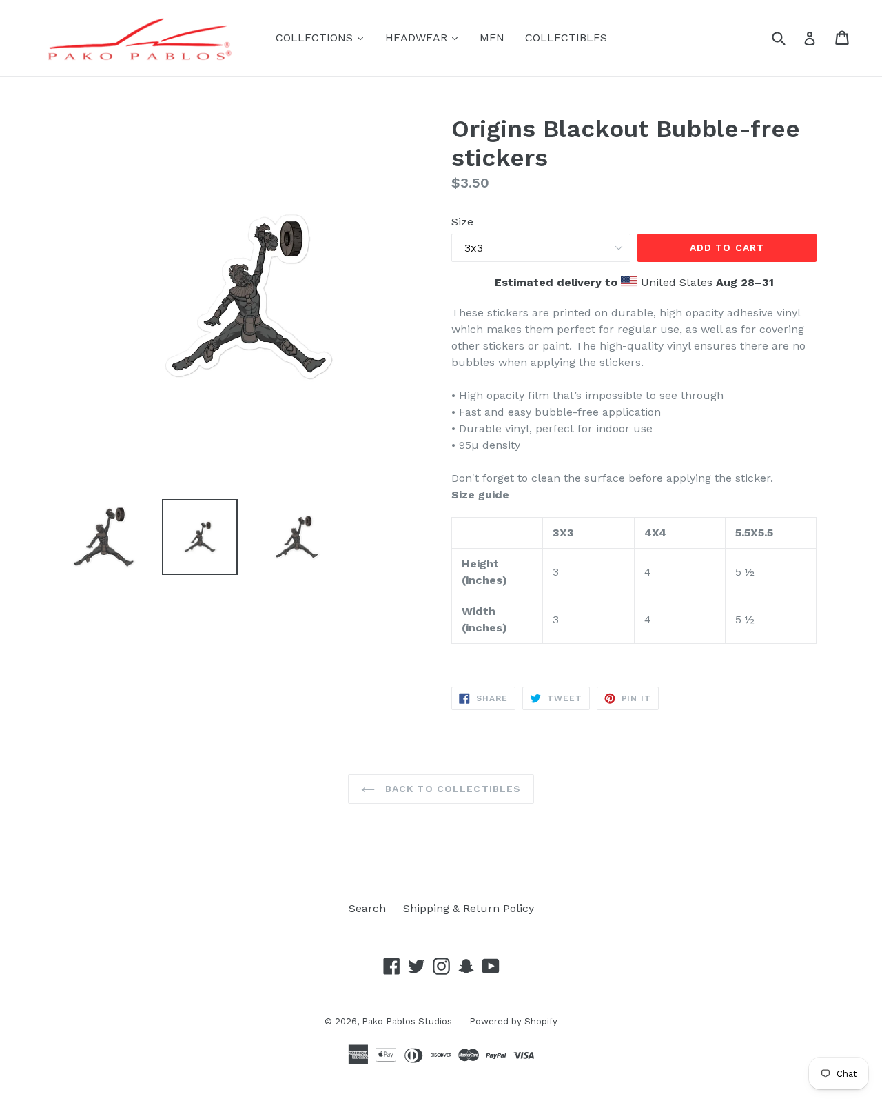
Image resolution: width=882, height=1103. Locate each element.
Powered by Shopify (513, 1021)
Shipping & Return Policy (468, 908)
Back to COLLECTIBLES (452, 788)
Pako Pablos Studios (407, 1021)
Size (462, 221)
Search (367, 908)
